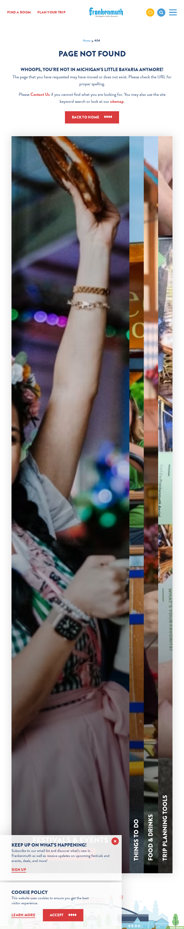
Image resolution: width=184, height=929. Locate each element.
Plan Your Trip (51, 12)
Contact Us (40, 94)
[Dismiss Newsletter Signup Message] (115, 841)
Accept (57, 915)
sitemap (117, 101)
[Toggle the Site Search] (161, 12)
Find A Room (19, 12)
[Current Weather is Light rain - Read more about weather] (150, 12)
